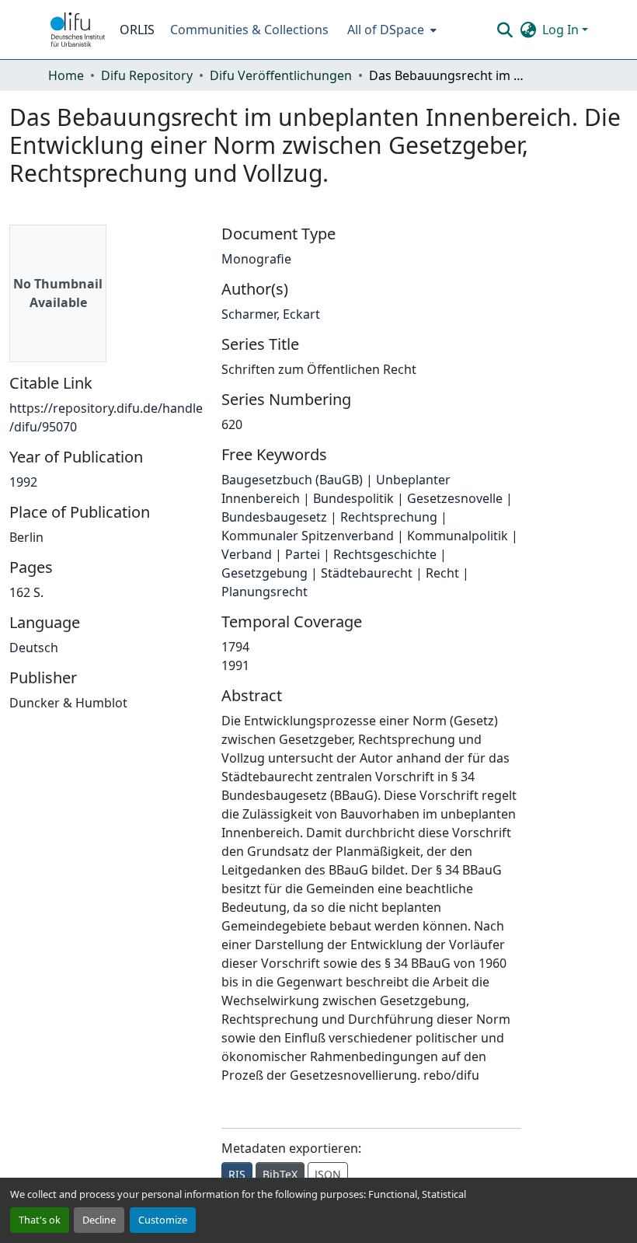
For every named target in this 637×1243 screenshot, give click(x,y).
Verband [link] (246, 554)
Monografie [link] (256, 258)
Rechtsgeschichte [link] (385, 554)
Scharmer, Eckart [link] (270, 314)
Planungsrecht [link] (264, 591)
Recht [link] (442, 572)
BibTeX (280, 1174)
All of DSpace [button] (385, 29)
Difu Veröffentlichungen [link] (281, 75)
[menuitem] (390, 29)
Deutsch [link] (33, 647)
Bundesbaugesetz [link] (274, 516)
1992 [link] (23, 482)
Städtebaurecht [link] (366, 572)
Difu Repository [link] (147, 75)
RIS (236, 1174)
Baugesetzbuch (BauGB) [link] (292, 479)
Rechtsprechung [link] (388, 516)
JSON (328, 1174)
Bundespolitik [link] (353, 498)
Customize (162, 1220)
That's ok (40, 1220)
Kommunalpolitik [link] (457, 535)
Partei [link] (302, 554)
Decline (99, 1220)
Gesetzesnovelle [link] (455, 498)
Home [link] (66, 75)
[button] (77, 29)
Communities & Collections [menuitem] (249, 29)
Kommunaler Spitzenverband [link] (307, 535)
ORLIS (137, 29)
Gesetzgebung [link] (264, 572)
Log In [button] (562, 29)
